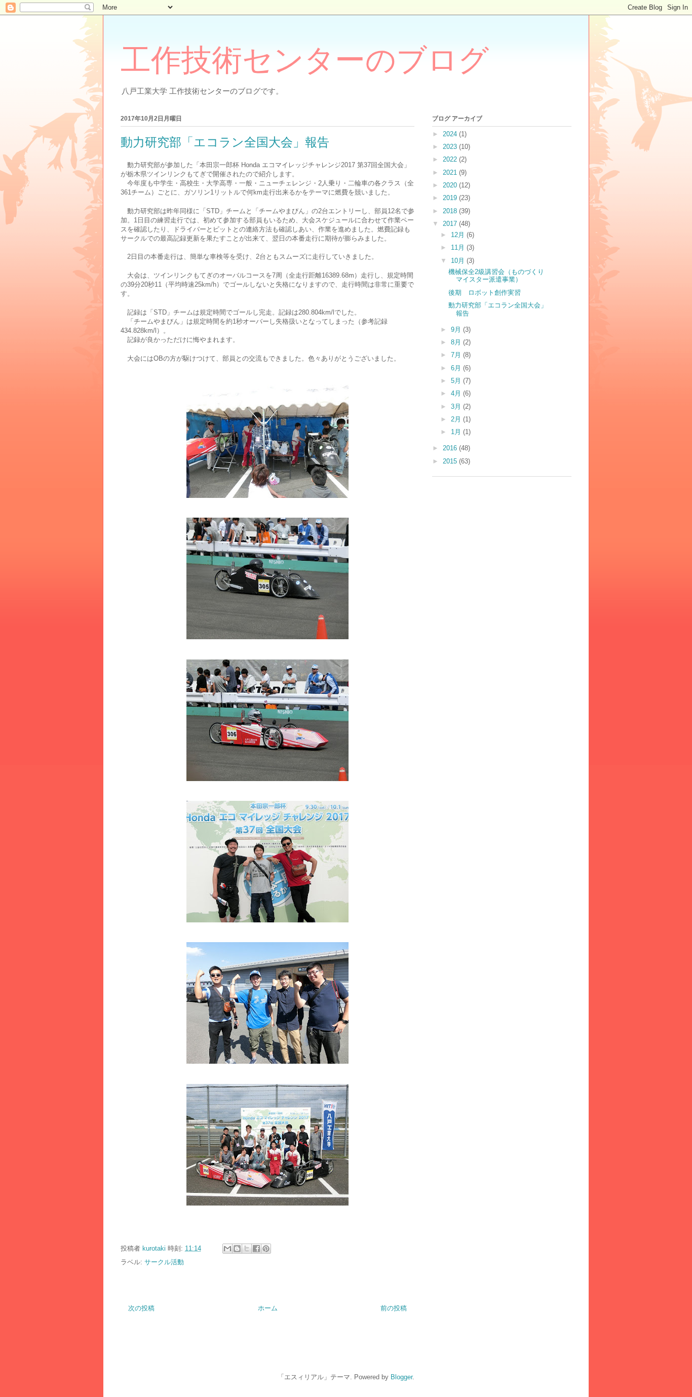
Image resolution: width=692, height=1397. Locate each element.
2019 (451, 198)
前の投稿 (393, 1308)
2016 (451, 448)
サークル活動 (164, 1262)
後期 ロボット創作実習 (484, 292)
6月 (457, 368)
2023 (451, 146)
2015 (451, 461)
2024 (451, 134)
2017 (451, 223)
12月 (459, 235)
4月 (457, 393)
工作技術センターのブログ (305, 60)
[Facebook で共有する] (256, 1249)
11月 (459, 247)
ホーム (268, 1308)
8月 (457, 342)
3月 (457, 406)
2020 (451, 185)
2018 (451, 211)
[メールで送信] (227, 1249)
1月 (457, 432)
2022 (451, 159)
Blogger (401, 1377)
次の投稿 (141, 1308)
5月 (457, 380)
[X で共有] (247, 1249)
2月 (457, 419)
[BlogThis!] (237, 1249)
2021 (451, 172)
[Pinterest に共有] (266, 1249)
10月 (459, 260)
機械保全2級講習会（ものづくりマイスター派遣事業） (496, 276)
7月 (457, 355)
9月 (457, 329)
